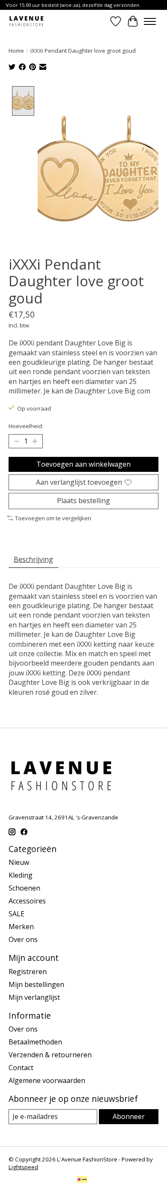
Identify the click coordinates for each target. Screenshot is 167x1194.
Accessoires (27, 901)
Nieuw (19, 862)
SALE (16, 913)
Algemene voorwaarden (47, 1080)
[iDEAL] (82, 1180)
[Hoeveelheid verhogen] (34, 441)
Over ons (23, 939)
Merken (21, 926)
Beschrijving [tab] (33, 559)
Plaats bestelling (83, 500)
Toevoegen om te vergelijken (53, 518)
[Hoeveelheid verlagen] (16, 441)
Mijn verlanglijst (34, 997)
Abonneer (129, 1116)
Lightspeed (23, 1167)
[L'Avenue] (26, 21)
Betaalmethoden (35, 1042)
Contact (21, 1067)
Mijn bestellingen (36, 984)
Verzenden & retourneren (50, 1054)
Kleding (21, 875)
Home (16, 50)
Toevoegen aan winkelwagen (83, 464)
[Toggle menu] (149, 21)
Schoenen (24, 888)
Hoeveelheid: (26, 426)
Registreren (28, 971)
